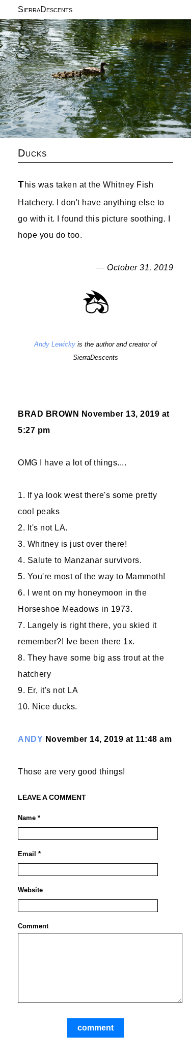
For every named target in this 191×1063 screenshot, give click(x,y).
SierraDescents (45, 9)
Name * (29, 818)
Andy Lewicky (54, 344)
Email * (29, 854)
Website (30, 890)
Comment (33, 926)
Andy (30, 739)
